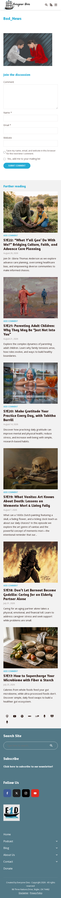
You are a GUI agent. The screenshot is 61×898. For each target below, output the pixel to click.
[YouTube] (35, 793)
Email (7, 125)
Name (7, 112)
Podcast (8, 841)
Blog (6, 848)
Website (7, 137)
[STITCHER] (30, 716)
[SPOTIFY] (22, 716)
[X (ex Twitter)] (16, 793)
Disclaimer (23, 893)
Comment (8, 82)
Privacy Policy (36, 893)
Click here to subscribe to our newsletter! (28, 766)
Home (7, 834)
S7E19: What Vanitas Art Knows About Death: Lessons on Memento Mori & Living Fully (28, 501)
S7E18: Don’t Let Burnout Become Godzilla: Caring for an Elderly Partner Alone (29, 594)
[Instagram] (26, 793)
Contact (8, 861)
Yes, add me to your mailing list (23, 158)
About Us (9, 855)
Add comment (10, 235)
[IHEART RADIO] (52, 716)
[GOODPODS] (44, 716)
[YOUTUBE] (15, 716)
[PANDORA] (7, 722)
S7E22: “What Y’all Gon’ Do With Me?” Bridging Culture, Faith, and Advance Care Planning (30, 244)
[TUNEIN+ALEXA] (37, 716)
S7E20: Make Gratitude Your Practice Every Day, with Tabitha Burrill (29, 415)
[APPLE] (7, 716)
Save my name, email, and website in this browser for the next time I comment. (31, 152)
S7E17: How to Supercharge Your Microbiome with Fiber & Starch (28, 678)
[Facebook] (7, 793)
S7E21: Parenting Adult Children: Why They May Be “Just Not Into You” (29, 330)
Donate (8, 868)
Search (51, 745)
